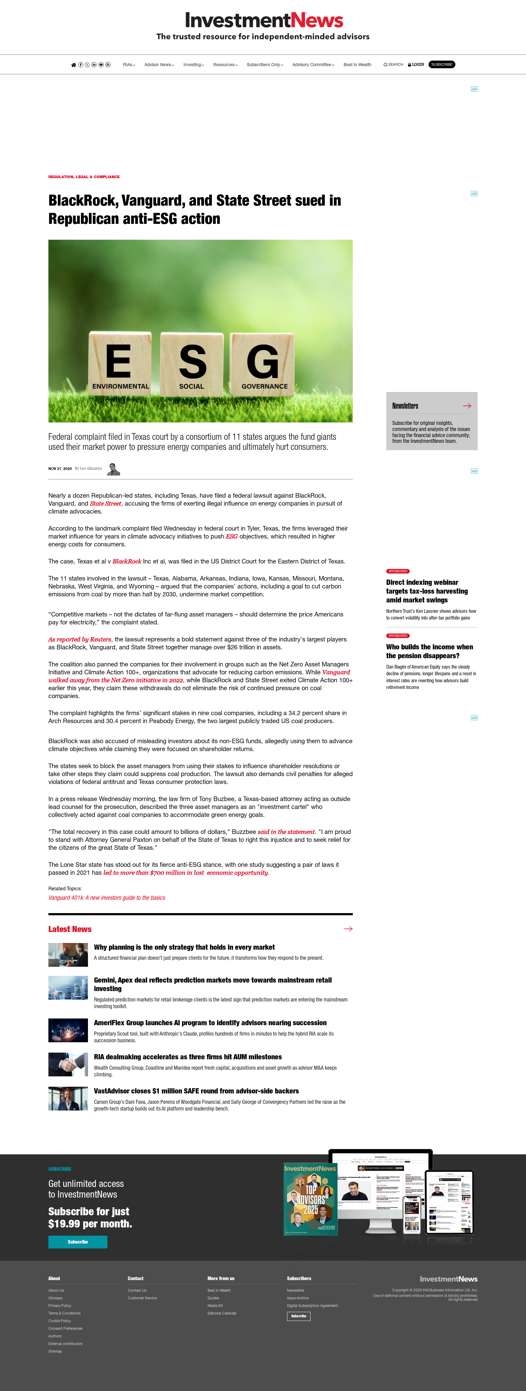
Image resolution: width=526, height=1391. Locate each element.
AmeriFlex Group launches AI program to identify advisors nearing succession (210, 1023)
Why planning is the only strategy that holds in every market (184, 947)
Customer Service (142, 1298)
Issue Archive (298, 1298)
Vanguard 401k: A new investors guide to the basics (106, 897)
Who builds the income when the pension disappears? (429, 651)
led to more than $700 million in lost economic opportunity (185, 872)
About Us (56, 1290)
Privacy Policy (59, 1305)
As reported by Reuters (79, 639)
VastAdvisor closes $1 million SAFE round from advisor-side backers (196, 1091)
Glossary (55, 1298)
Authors (54, 1336)
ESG (232, 536)
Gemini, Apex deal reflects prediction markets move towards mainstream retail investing (213, 984)
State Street (105, 503)
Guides (213, 1298)
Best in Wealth (357, 64)
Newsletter (295, 1290)
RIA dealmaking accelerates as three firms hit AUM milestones (188, 1057)
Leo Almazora (91, 469)
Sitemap (55, 1351)
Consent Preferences (65, 1328)
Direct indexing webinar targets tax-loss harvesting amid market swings (427, 591)
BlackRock (128, 561)
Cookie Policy (59, 1321)
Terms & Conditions (64, 1313)
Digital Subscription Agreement (312, 1305)
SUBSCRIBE (442, 64)
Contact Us (137, 1290)
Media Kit (215, 1305)
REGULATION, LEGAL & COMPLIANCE (84, 177)
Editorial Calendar (222, 1313)
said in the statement (286, 831)
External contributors (65, 1343)
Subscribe (78, 1242)
